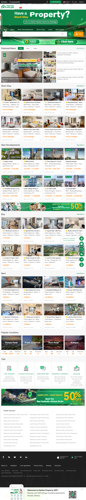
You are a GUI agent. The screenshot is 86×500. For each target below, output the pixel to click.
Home (16, 4)
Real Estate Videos (71, 470)
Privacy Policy (38, 465)
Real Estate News (59, 470)
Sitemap (48, 465)
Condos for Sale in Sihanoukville (38, 430)
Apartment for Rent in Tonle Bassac (39, 433)
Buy (21, 4)
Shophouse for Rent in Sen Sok (38, 436)
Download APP (15, 2)
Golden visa (37, 470)
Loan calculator (5, 470)
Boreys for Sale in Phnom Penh (64, 430)
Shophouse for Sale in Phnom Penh (65, 414)
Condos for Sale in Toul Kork (63, 427)
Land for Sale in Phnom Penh (38, 424)
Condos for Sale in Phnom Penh (12, 427)
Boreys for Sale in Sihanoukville (12, 433)
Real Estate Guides (47, 470)
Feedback (14, 465)
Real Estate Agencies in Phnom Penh (66, 442)
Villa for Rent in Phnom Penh (63, 436)
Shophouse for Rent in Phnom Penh (13, 436)
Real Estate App (18, 472)
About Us (4, 465)
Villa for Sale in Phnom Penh (11, 421)
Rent (27, 4)
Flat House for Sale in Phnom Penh (39, 414)
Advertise (58, 465)
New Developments (37, 4)
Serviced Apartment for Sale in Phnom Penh (16, 414)
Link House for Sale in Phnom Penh (65, 421)
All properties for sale (9, 445)
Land (48, 4)
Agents (64, 4)
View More (80, 48)
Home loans (15, 470)
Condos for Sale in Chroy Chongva (13, 430)
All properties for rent (35, 445)
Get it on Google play (78, 457)
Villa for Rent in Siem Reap (11, 439)
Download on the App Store (64, 457)
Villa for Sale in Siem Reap (37, 421)
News (71, 4)
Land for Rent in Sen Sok (10, 442)
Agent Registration (6, 472)
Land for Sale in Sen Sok (63, 424)
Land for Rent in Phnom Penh (64, 439)
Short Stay (55, 4)
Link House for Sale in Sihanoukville (13, 424)
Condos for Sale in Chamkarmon (39, 427)
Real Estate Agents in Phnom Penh (39, 442)
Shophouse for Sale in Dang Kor (64, 417)
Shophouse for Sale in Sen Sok (12, 417)
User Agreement (25, 465)
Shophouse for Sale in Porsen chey (39, 417)
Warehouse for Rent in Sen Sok (38, 439)
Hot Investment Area (25, 470)
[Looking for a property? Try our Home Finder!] (81, 238)
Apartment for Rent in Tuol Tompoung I (66, 433)
